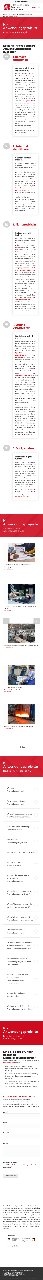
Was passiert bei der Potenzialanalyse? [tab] (15, 863)
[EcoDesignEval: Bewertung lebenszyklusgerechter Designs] (21, 594)
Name (5, 1112)
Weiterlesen (7, 569)
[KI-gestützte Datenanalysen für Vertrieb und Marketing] (21, 552)
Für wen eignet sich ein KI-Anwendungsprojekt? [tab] (17, 802)
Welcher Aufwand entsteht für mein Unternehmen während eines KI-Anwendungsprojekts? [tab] (19, 946)
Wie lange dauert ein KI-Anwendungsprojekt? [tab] (16, 931)
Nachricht (6, 1143)
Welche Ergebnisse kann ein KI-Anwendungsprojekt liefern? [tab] (19, 892)
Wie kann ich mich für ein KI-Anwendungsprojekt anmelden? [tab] (20, 1007)
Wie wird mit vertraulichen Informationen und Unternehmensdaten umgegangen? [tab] (17, 978)
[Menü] (39, 7)
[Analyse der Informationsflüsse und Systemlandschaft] (21, 633)
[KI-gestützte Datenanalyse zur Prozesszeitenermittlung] (21, 675)
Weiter (37, 621)
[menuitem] (6, 1272)
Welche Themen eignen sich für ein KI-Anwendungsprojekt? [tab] (19, 905)
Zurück (6, 621)
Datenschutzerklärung (10, 1162)
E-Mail (5, 1122)
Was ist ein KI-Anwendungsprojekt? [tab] (15, 789)
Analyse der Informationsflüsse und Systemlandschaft (21, 646)
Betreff (6, 1133)
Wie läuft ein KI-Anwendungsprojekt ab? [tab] (17, 841)
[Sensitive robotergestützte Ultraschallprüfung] (21, 714)
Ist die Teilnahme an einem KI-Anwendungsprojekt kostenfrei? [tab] (20, 918)
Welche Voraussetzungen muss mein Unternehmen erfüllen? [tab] (19, 815)
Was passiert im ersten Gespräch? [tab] (20, 852)
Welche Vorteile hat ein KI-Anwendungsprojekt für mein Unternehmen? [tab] (19, 961)
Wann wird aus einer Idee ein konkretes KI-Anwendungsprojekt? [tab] (18, 878)
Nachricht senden (10, 1175)
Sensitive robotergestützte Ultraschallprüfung (18, 726)
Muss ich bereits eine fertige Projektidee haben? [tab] (18, 828)
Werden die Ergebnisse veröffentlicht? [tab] (16, 994)
